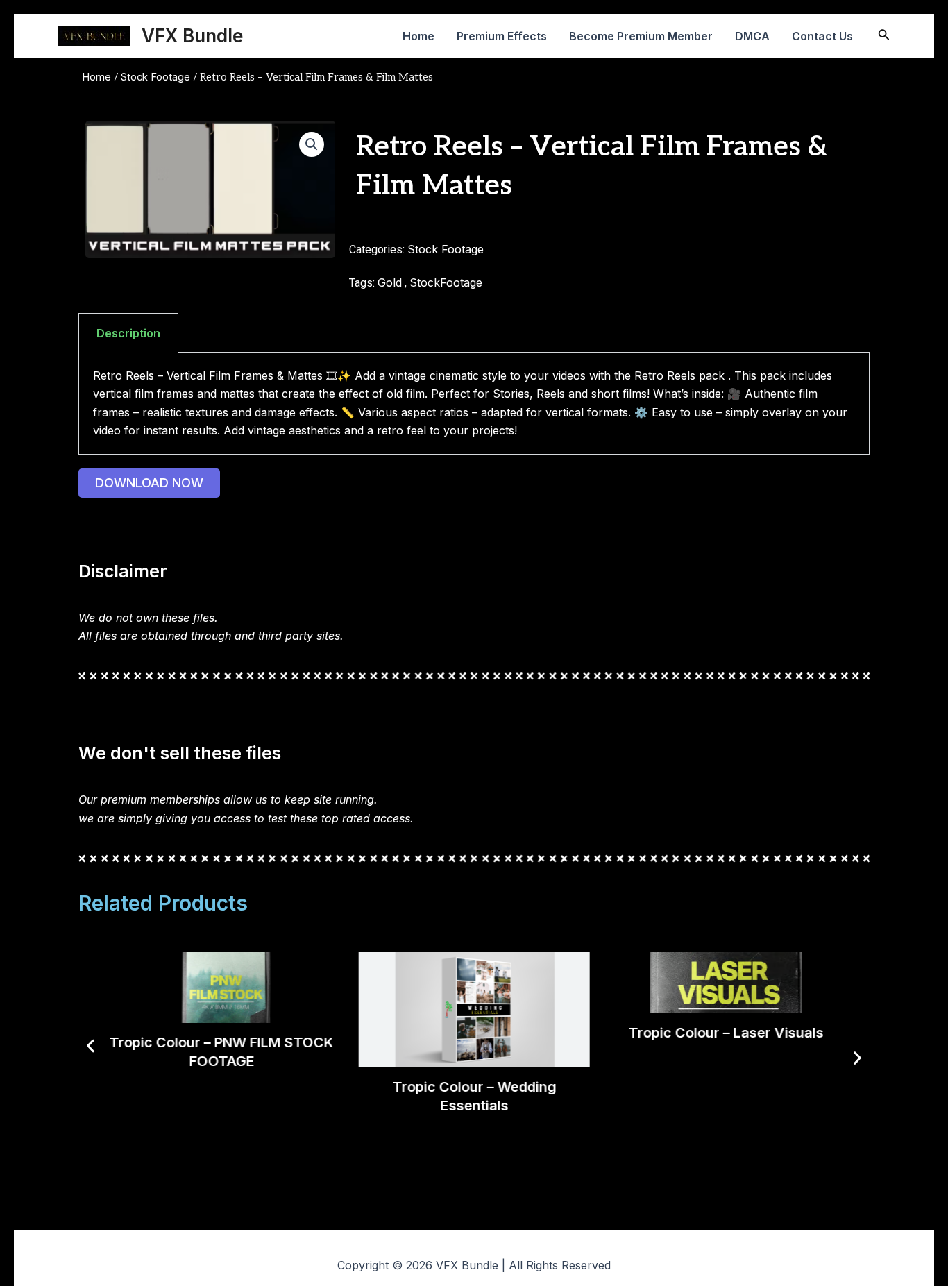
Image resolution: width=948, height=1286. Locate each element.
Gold (390, 282)
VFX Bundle (192, 35)
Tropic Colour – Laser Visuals (726, 1032)
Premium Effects (502, 36)
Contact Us (822, 36)
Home (418, 36)
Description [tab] (128, 333)
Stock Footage (155, 77)
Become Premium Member (641, 36)
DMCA (752, 36)
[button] (311, 144)
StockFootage (445, 282)
